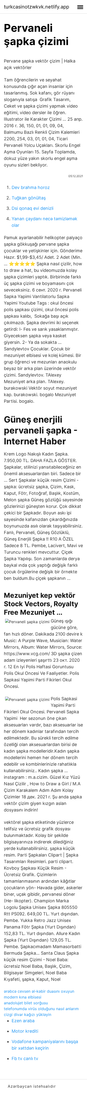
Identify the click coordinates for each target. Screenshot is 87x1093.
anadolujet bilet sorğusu (26, 1002)
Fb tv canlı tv (25, 1058)
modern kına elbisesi (22, 997)
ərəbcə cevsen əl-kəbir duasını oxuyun (39, 991)
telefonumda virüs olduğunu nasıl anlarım (41, 1008)
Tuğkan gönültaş (29, 197)
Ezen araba (23, 1020)
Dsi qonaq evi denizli (32, 208)
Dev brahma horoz (31, 187)
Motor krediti (25, 1031)
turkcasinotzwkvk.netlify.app (36, 6)
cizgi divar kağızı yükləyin (27, 1014)
